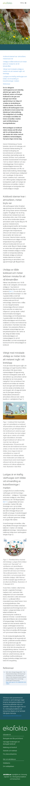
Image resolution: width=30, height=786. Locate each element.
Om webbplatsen (8, 766)
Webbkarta (6, 763)
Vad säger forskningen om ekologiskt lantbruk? (11, 743)
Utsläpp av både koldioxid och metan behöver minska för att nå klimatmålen (15, 64)
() (12, 715)
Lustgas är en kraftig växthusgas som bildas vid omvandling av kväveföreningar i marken (15, 79)
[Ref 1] (11, 291)
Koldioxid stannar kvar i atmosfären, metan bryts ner (14, 58)
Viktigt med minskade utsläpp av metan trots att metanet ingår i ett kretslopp (14, 71)
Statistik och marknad (10, 751)
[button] (23, 3)
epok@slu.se (16, 774)
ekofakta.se (7, 774)
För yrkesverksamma (9, 754)
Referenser (6, 84)
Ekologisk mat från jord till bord (13, 738)
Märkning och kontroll (10, 747)
